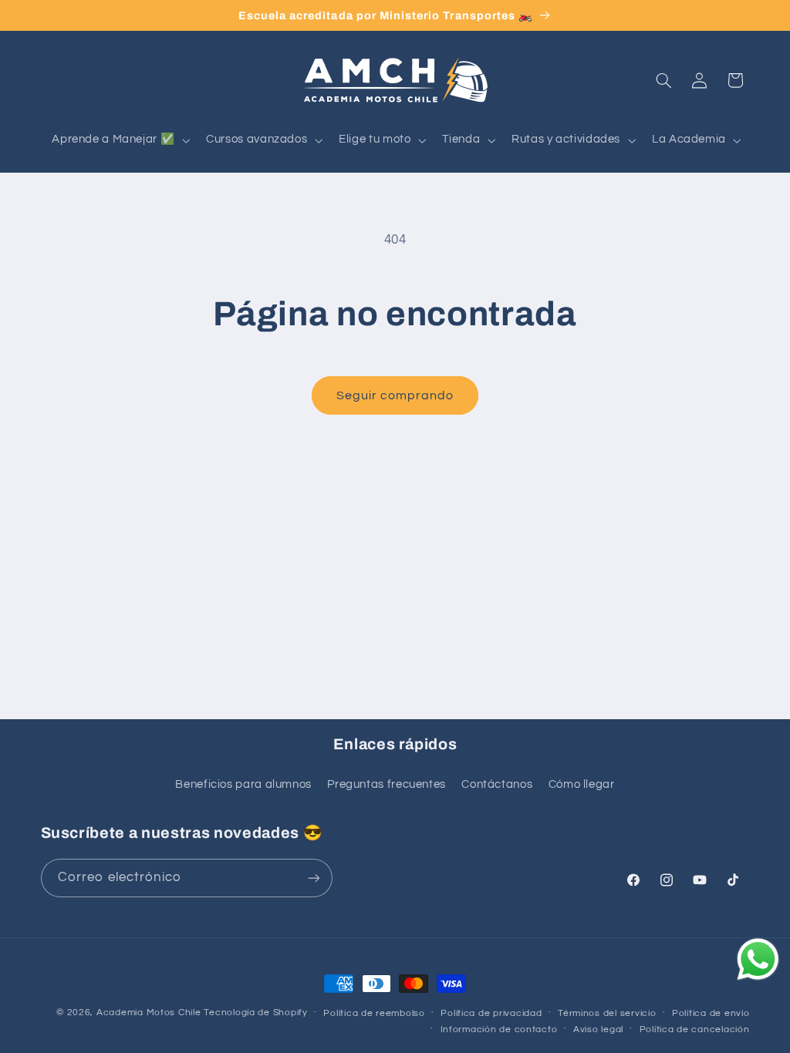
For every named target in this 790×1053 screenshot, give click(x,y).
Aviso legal (598, 1029)
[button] (119, 140)
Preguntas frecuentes (386, 784)
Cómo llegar (582, 784)
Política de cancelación (695, 1029)
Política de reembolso (373, 1013)
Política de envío (711, 1013)
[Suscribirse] (313, 878)
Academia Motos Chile (148, 1012)
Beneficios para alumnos (243, 784)
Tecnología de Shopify (255, 1012)
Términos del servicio (607, 1013)
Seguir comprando (395, 395)
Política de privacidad (491, 1013)
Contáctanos (496, 784)
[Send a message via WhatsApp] (758, 959)
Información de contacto (499, 1029)
